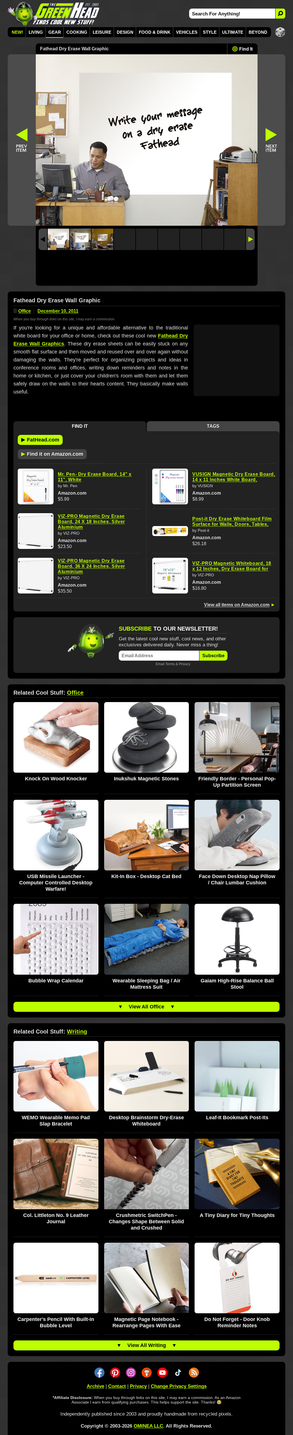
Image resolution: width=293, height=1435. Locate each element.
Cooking (76, 32)
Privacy (184, 664)
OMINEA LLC (148, 1426)
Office (24, 311)
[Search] (280, 14)
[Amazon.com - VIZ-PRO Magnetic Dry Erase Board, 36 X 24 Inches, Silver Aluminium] (36, 575)
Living (36, 32)
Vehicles (186, 32)
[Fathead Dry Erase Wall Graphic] (58, 239)
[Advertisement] (146, 269)
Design (125, 32)
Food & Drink (155, 32)
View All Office (146, 1007)
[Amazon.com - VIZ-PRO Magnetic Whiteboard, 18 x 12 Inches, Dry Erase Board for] (170, 575)
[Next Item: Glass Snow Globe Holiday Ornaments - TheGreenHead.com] (272, 140)
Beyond (258, 32)
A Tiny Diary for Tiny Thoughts (237, 1215)
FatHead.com (40, 439)
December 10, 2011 (57, 311)
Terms (170, 664)
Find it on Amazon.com (52, 454)
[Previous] (43, 239)
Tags (213, 426)
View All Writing (146, 1345)
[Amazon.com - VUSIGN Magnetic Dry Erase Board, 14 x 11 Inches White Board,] (170, 486)
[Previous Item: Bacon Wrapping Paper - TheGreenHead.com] (22, 140)
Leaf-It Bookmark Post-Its (237, 1117)
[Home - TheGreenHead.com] (54, 13)
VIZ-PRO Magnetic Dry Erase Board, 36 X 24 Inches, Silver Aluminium (91, 566)
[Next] (250, 239)
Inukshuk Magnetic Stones (146, 779)
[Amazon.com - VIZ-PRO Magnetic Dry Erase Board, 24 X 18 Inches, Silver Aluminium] (36, 531)
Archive (95, 1386)
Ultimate (232, 32)
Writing (77, 1031)
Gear (54, 32)
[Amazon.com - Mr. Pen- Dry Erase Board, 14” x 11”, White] (36, 486)
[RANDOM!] (280, 32)
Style (210, 32)
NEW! (17, 32)
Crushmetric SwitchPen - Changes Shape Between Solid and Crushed (146, 1221)
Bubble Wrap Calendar (56, 981)
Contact (117, 1386)
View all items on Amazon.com (237, 604)
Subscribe (213, 655)
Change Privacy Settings (179, 1386)
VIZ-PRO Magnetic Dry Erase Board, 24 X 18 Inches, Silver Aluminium (91, 521)
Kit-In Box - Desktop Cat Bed (146, 876)
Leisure (102, 32)
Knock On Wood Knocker (56, 779)
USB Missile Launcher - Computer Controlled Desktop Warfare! (55, 883)
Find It (246, 49)
